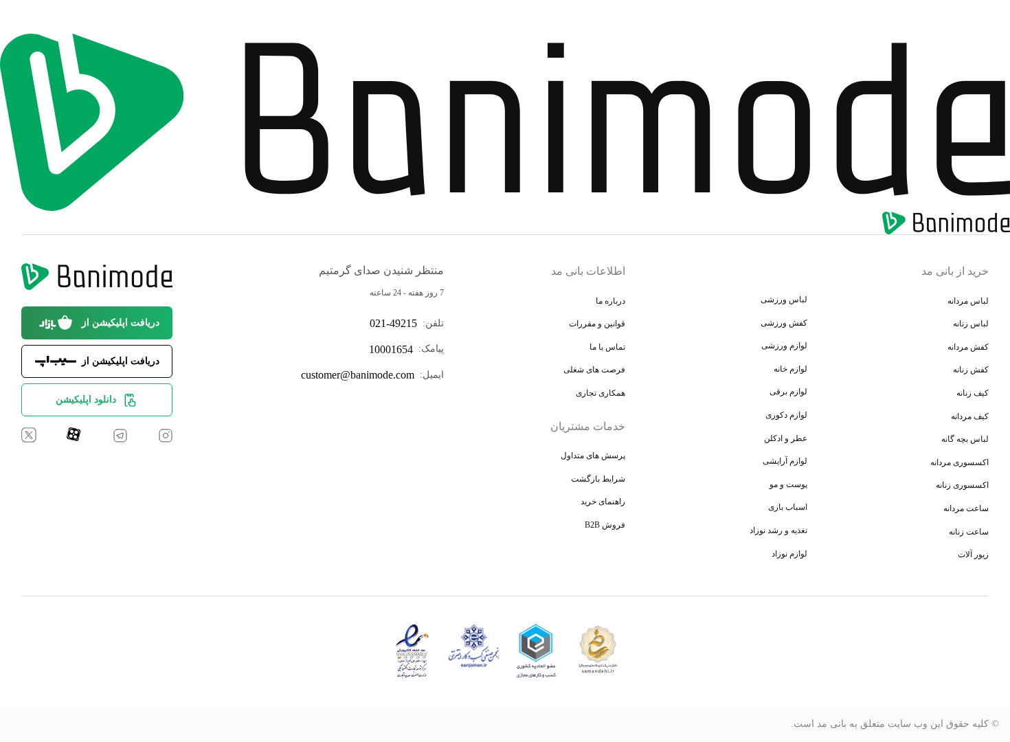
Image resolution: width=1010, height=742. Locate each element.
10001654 (391, 349)
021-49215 (393, 323)
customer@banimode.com (357, 375)
